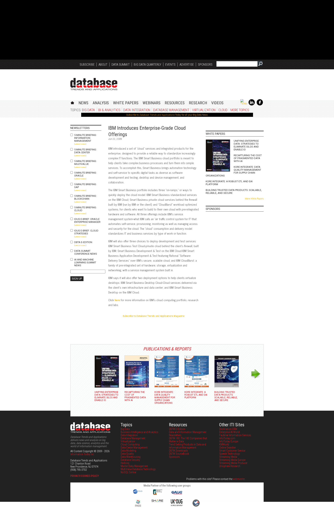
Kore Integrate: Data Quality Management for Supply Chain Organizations (233, 171)
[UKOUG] (176, 505)
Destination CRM (228, 429)
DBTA (93, 84)
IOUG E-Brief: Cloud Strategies (86, 232)
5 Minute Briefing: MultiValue (85, 162)
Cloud (222, 110)
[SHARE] (157, 501)
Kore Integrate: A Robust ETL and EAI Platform (229, 183)
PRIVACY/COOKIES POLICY (84, 475)
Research (198, 103)
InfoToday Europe (228, 441)
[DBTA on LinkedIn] (252, 104)
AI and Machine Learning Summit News (85, 262)
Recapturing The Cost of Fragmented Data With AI (248, 158)
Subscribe (87, 64)
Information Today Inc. (82, 454)
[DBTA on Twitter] (243, 103)
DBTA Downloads (178, 450)
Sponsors (205, 64)
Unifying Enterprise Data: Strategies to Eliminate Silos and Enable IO (246, 145)
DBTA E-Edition (83, 242)
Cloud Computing (130, 444)
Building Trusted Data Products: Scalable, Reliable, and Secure (234, 191)
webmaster (239, 479)
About (103, 64)
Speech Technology (229, 453)
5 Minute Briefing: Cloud (85, 209)
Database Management (171, 110)
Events (170, 64)
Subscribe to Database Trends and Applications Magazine (153, 316)
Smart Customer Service (232, 450)
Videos (217, 103)
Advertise (187, 64)
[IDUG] (138, 493)
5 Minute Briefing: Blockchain (85, 197)
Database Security (130, 459)
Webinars (151, 103)
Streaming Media (228, 456)
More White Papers (254, 198)
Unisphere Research (229, 466)
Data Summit (121, 64)
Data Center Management (134, 447)
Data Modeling (128, 450)
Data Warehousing (131, 456)
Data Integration (136, 110)
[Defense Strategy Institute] (196, 506)
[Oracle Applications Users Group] (177, 494)
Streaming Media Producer (233, 463)
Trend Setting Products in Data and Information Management (187, 446)
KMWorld (224, 444)
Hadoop (125, 463)
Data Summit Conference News (85, 252)
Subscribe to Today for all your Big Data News (167, 115)
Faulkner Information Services (235, 435)
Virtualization (204, 110)
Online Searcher (227, 447)
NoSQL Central (128, 472)
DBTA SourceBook (179, 453)
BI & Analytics (109, 110)
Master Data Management (134, 466)
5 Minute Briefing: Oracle (85, 174)
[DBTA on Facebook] (260, 104)
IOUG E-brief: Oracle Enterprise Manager (87, 220)
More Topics (239, 110)
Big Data (88, 110)
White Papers (125, 103)
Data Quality (127, 453)
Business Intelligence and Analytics (139, 432)
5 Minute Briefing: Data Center (85, 151)
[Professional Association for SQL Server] (138, 507)
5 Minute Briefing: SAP (85, 186)
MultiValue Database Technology (138, 469)
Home (72, 102)
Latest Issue (80, 144)
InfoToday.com (227, 438)
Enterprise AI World (229, 432)
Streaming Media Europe (232, 459)
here (117, 300)
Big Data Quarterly (147, 64)
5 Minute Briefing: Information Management (85, 138)
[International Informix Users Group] (157, 494)
